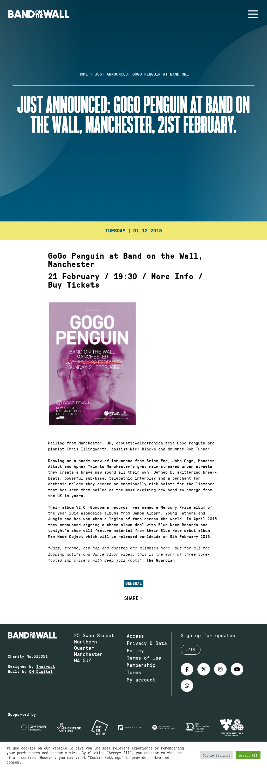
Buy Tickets (74, 285)
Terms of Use (144, 657)
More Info (172, 276)
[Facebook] (187, 669)
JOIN (190, 649)
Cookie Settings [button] (216, 755)
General (133, 583)
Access (135, 635)
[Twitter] (203, 669)
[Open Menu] (253, 14)
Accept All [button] (248, 755)
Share (131, 598)
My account (141, 679)
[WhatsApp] (187, 685)
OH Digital (41, 671)
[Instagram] (220, 669)
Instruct (45, 666)
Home (83, 74)
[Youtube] (237, 669)
